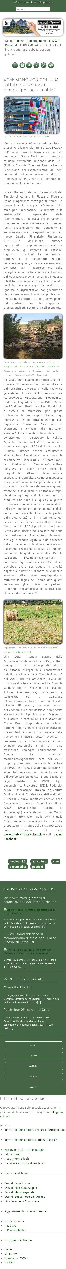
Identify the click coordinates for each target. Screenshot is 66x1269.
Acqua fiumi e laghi (17, 1159)
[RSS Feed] (43, 68)
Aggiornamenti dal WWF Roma (25, 1211)
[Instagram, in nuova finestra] (22, 68)
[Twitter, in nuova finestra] (29, 68)
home (8, 1249)
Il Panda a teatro (15, 1230)
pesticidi (37, 867)
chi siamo (10, 1253)
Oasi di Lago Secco (17, 1183)
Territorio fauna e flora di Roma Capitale (30, 1140)
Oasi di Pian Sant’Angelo (20, 1188)
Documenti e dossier (18, 1240)
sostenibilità (18, 867)
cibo (56, 861)
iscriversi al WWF (16, 1258)
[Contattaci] (51, 68)
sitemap (33, 1076)
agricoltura (39, 861)
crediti (33, 1087)
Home (20, 41)
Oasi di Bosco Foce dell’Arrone (24, 1197)
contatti (9, 1262)
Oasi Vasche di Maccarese (21, 1201)
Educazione (12, 1154)
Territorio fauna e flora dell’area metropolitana (34, 1130)
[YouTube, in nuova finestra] (36, 68)
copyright (34, 1045)
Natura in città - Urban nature (24, 1150)
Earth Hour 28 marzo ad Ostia (27, 1009)
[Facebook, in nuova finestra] (15, 68)
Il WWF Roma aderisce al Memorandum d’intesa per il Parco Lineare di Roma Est (30, 938)
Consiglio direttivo (18, 987)
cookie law (33, 1066)
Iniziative (10, 1225)
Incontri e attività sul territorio (24, 1163)
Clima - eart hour (15, 1173)
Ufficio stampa (14, 1221)
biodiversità (17, 861)
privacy (34, 1055)
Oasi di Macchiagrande (19, 1192)
